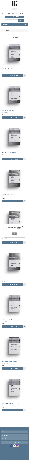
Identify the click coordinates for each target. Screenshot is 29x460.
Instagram (17, 445)
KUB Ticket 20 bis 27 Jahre (9, 152)
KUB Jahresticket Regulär (8, 319)
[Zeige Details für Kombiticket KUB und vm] (14, 179)
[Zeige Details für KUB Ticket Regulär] (14, 53)
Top (3, 30)
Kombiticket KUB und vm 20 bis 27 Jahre (12, 278)
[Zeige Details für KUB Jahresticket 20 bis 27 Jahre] (14, 388)
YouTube (14, 445)
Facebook (11, 445)
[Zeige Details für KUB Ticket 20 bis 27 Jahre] (14, 137)
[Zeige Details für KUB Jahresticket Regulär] (14, 304)
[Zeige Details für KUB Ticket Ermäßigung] (14, 95)
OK (14, 233)
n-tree (17, 457)
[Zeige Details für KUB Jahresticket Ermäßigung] (14, 346)
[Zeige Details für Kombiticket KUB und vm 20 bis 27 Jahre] (14, 263)
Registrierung (6, 13)
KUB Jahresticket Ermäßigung (9, 361)
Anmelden (14, 13)
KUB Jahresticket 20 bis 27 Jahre (10, 403)
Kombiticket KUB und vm (8, 194)
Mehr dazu (14, 235)
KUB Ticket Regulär (7, 69)
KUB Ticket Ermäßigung (8, 110)
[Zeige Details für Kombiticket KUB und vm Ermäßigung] (14, 221)
